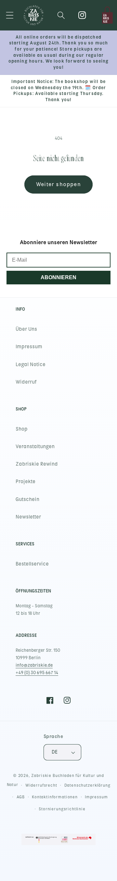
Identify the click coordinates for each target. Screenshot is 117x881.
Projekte (25, 481)
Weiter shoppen (58, 184)
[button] (10, 15)
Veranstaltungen (35, 446)
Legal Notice (31, 364)
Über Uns (26, 329)
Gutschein (27, 499)
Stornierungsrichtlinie (62, 809)
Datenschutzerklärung (87, 785)
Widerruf (26, 382)
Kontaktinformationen (55, 797)
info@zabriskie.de (34, 665)
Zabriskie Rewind (37, 464)
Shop (22, 429)
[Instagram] (82, 15)
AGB (21, 797)
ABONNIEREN (58, 277)
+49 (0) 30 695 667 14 (37, 672)
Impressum (29, 347)
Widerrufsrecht (41, 785)
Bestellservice (32, 564)
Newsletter (28, 517)
